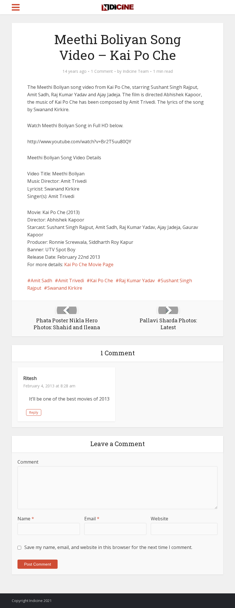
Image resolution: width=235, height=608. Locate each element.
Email (91, 518)
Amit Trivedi (71, 280)
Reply (33, 412)
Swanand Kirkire (64, 288)
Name (25, 518)
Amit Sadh (41, 280)
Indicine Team (136, 71)
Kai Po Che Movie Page (88, 264)
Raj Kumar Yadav (137, 280)
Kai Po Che (101, 280)
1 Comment (102, 71)
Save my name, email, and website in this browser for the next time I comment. (108, 547)
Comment (27, 462)
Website (159, 518)
